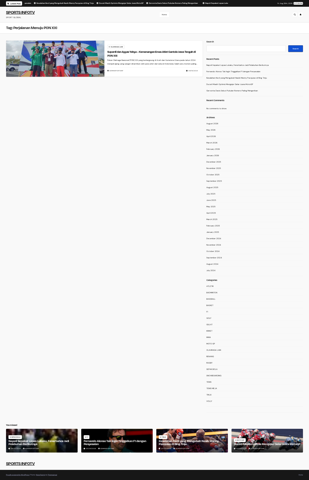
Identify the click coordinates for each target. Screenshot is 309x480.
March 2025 (211, 219)
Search (210, 41)
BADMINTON (211, 292)
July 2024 (210, 270)
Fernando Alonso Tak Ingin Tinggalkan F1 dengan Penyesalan (233, 71)
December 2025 (213, 162)
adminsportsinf (116, 71)
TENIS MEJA (211, 388)
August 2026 (212, 123)
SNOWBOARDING (213, 375)
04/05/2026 (241, 449)
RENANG (210, 356)
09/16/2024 (193, 71)
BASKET (209, 305)
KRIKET (209, 331)
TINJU (208, 394)
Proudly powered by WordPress (17, 475)
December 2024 (213, 238)
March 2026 (211, 142)
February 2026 (213, 149)
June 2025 (211, 200)
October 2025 (212, 174)
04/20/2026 (166, 449)
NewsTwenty (40, 475)
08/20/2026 (16, 449)
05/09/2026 (91, 449)
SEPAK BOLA (212, 369)
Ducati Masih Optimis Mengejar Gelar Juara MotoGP (229, 84)
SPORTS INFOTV (20, 12)
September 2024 (214, 257)
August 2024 (212, 264)
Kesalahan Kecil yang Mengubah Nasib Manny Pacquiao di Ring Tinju (236, 78)
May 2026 (211, 130)
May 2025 (211, 206)
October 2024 (213, 251)
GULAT (209, 324)
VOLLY (209, 401)
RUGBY (209, 363)
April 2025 (211, 213)
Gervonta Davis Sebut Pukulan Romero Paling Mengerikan (232, 90)
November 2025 (213, 168)
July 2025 (210, 194)
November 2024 (213, 245)
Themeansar (52, 475)
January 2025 (212, 232)
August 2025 (212, 187)
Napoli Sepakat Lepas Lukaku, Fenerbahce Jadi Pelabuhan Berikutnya (237, 65)
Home (164, 14)
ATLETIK (210, 286)
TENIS (208, 382)
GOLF (208, 318)
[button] (294, 14)
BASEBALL (211, 299)
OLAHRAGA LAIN (117, 47)
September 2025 (214, 181)
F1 (207, 311)
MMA (208, 337)
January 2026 (212, 155)
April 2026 (211, 136)
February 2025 (213, 225)
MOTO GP (210, 343)
